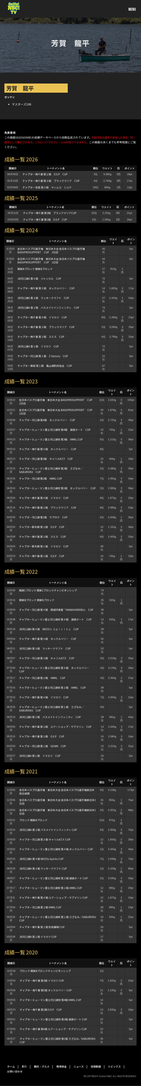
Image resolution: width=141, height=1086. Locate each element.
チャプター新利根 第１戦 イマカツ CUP (43, 546)
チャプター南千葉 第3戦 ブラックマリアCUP (49, 213)
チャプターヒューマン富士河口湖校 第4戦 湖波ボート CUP (55, 430)
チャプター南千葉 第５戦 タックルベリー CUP (46, 288)
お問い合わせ (15, 1071)
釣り (24, 1066)
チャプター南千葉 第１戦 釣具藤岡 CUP (42, 927)
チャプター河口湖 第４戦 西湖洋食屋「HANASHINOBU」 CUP (56, 610)
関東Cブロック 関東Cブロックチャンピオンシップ (48, 590)
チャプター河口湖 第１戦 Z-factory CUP (42, 356)
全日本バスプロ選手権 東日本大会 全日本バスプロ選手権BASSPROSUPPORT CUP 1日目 (51, 260)
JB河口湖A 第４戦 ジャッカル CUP (39, 278)
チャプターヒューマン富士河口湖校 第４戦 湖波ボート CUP (55, 619)
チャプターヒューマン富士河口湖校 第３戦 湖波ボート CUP (53, 878)
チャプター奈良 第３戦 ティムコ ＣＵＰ (47, 187)
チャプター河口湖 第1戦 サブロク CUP (43, 517)
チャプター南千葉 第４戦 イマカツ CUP (42, 317)
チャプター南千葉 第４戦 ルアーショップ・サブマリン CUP (53, 897)
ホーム (11, 1066)
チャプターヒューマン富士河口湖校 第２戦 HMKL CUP (52, 687)
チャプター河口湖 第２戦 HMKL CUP (42, 678)
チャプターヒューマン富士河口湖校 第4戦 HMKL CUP (50, 1000)
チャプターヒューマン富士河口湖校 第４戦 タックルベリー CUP (56, 849)
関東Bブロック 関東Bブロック (35, 269)
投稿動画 (96, 1066)
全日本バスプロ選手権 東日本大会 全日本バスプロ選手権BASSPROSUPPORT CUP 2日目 (51, 250)
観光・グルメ (41, 1066)
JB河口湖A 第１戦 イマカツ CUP (38, 346)
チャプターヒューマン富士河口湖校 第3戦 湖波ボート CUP (53, 1019)
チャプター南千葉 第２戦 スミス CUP (40, 336)
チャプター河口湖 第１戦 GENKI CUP (42, 746)
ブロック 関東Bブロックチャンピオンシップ (45, 971)
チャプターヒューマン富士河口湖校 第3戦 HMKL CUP (51, 439)
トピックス (114, 1066)
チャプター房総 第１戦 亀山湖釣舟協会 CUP (44, 366)
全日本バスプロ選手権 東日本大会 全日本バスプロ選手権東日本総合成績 (56, 791)
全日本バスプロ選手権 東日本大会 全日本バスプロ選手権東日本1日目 (57, 811)
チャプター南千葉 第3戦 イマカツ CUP (42, 980)
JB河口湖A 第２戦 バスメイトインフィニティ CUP (48, 307)
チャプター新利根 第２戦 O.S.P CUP (41, 527)
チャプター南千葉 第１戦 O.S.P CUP (41, 556)
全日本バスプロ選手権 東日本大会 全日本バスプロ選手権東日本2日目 (57, 801)
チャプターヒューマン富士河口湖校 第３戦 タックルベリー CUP (55, 669)
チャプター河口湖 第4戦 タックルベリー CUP (47, 420)
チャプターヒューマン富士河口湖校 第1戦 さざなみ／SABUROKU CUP (57, 1040)
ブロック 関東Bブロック (33, 820)
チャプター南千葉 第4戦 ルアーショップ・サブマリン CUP (53, 1029)
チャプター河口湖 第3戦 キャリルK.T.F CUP (46, 459)
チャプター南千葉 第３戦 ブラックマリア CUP (50, 181)
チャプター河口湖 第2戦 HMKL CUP (40, 478)
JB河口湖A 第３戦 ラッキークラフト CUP (43, 298)
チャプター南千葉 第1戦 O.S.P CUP (45, 219)
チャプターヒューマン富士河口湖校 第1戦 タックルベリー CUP (57, 488)
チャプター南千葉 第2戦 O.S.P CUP (41, 1009)
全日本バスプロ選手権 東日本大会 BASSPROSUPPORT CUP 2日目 (57, 401)
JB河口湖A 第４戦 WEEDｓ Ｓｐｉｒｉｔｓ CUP (49, 629)
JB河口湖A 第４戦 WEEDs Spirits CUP (41, 859)
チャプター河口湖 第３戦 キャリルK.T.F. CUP (46, 658)
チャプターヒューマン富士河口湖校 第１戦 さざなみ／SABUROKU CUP (51, 708)
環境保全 (61, 1066)
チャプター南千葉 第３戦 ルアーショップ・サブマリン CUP (55, 727)
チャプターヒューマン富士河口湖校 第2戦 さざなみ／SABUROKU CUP (51, 470)
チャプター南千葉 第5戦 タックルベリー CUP (46, 990)
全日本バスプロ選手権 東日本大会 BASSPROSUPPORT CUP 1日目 (57, 411)
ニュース (79, 1066)
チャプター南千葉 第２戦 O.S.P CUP (45, 174)
